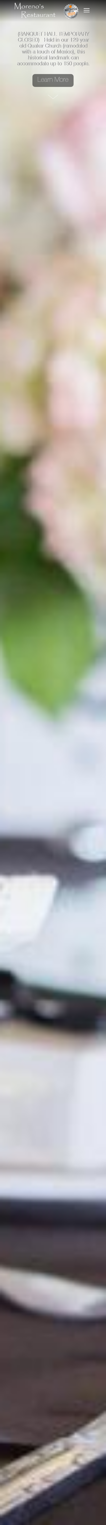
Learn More (53, 79)
